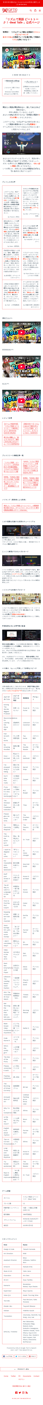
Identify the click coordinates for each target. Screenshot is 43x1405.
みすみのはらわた (6, 349)
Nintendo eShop (12, 81)
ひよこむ (4, 383)
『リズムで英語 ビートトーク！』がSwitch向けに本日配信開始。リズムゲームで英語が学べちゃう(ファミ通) (11, 467)
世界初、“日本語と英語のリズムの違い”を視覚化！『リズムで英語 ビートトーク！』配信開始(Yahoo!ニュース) (31, 482)
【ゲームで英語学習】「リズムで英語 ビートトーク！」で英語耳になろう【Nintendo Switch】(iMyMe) (11, 428)
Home (6, 1376)
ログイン (21, 1379)
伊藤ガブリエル (6, 318)
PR (19, 1376)
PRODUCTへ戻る (23, 1369)
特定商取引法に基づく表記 (21, 1386)
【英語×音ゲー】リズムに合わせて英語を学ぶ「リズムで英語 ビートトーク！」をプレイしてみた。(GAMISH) (31, 428)
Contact (36, 1376)
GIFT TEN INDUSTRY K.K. (24, 1398)
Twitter (13, 1376)
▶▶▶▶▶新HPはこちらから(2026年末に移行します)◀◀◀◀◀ (21, 3)
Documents (27, 1376)
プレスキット (31, 82)
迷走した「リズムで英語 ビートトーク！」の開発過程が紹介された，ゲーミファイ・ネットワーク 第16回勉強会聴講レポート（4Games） (21, 508)
